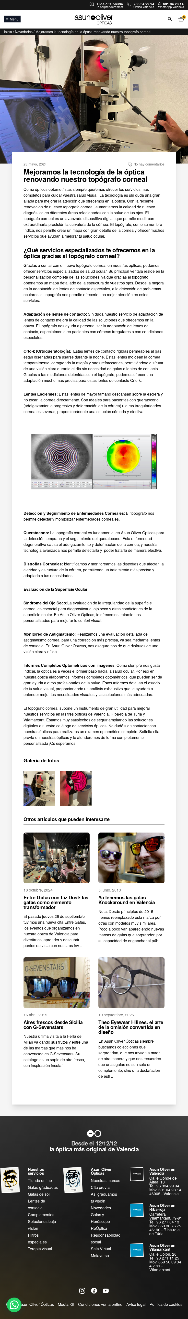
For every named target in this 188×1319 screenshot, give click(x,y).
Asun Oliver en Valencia (162, 1171)
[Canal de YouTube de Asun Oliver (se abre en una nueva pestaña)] (106, 1290)
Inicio (8, 31)
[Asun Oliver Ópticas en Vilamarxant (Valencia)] (136, 1250)
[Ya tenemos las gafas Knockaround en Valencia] (131, 858)
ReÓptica (99, 1228)
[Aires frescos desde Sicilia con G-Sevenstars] (57, 982)
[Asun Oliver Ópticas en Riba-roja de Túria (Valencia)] (136, 1210)
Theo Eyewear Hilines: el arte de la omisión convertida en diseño (130, 1026)
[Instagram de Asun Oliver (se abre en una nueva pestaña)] (82, 1290)
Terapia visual (40, 1248)
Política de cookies (166, 1304)
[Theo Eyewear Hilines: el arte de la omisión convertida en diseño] (131, 982)
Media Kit (66, 1304)
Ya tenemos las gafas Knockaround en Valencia (126, 900)
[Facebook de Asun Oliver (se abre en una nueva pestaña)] (94, 1290)
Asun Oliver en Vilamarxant (162, 1247)
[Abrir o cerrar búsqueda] (169, 19)
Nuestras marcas (105, 1180)
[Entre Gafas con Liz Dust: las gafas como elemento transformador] (57, 858)
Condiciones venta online (100, 1304)
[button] (14, 1305)
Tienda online (40, 1180)
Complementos (41, 1214)
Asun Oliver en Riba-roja (162, 1207)
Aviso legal (136, 1304)
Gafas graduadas (43, 1187)
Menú (14, 19)
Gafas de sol (39, 1194)
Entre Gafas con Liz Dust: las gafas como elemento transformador (56, 902)
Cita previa (100, 1187)
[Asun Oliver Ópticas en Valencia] (136, 1174)
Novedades (24, 31)
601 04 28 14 (173, 3)
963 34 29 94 (144, 3)
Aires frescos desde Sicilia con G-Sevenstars (53, 1024)
